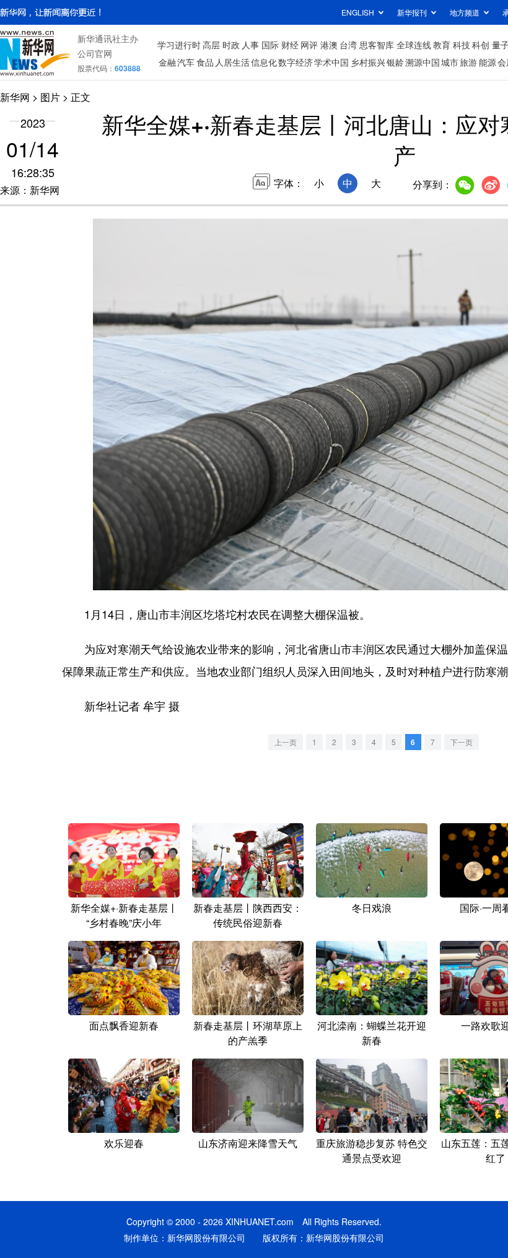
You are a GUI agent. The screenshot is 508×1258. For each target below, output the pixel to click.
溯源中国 (422, 62)
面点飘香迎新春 (124, 1025)
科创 (480, 44)
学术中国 (331, 62)
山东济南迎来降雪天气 (247, 1143)
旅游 (468, 62)
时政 (231, 44)
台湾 (348, 44)
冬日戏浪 (372, 908)
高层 (211, 44)
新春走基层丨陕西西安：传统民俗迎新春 (247, 915)
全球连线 (413, 44)
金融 (167, 62)
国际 (270, 44)
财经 (290, 44)
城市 (449, 62)
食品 (205, 62)
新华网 (15, 97)
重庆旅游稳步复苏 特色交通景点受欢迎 (371, 1150)
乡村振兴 (368, 62)
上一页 (285, 741)
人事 (250, 44)
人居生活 (232, 62)
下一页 (461, 741)
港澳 (329, 44)
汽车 (186, 62)
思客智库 (376, 44)
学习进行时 (179, 44)
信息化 (264, 62)
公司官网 (94, 53)
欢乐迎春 (124, 1143)
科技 (461, 44)
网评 (309, 44)
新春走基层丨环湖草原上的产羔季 (247, 1032)
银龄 (395, 62)
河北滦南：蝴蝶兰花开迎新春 (371, 1032)
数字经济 (295, 62)
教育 (441, 44)
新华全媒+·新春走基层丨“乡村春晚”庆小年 (124, 915)
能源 (487, 62)
